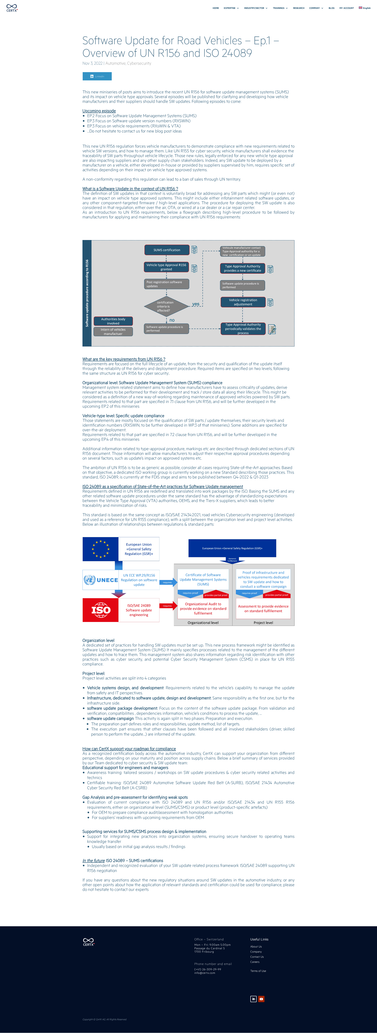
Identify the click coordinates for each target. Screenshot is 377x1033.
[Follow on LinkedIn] (253, 999)
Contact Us (257, 956)
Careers (254, 962)
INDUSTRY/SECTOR (254, 8)
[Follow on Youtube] (261, 999)
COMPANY (314, 8)
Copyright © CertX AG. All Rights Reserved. (104, 1019)
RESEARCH (298, 8)
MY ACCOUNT (346, 8)
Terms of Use (258, 971)
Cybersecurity (139, 63)
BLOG (332, 8)
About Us (256, 946)
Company (256, 951)
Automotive (115, 63)
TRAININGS (278, 8)
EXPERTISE (229, 8)
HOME (216, 8)
